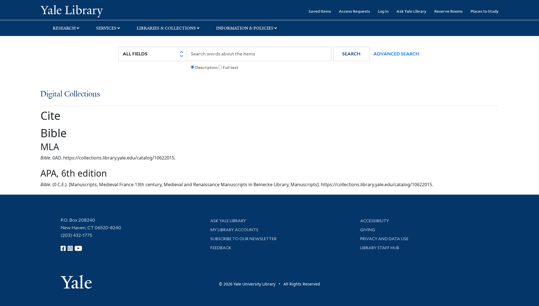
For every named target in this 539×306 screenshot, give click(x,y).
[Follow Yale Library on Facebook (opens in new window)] (63, 248)
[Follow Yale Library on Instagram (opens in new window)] (70, 248)
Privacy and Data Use (384, 239)
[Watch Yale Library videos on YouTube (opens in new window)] (78, 248)
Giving (367, 230)
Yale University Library (74, 11)
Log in (383, 11)
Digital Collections (70, 94)
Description (206, 67)
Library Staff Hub (379, 248)
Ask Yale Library (411, 11)
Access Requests (354, 11)
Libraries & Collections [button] (166, 28)
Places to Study (485, 11)
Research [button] (64, 28)
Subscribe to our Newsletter (243, 239)
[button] (351, 54)
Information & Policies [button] (244, 28)
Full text (230, 67)
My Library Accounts (234, 230)
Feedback (220, 248)
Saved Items (320, 11)
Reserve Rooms (448, 11)
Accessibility (374, 221)
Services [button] (106, 28)
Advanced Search (396, 54)
